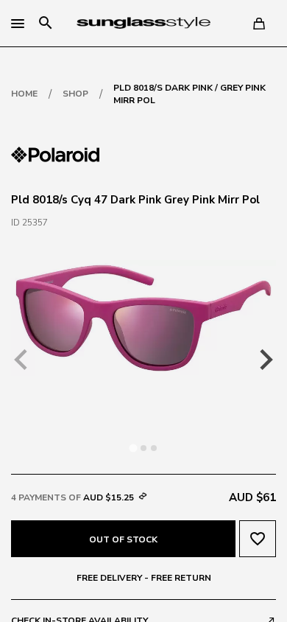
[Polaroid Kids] (55, 153)
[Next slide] (265, 360)
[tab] (133, 448)
